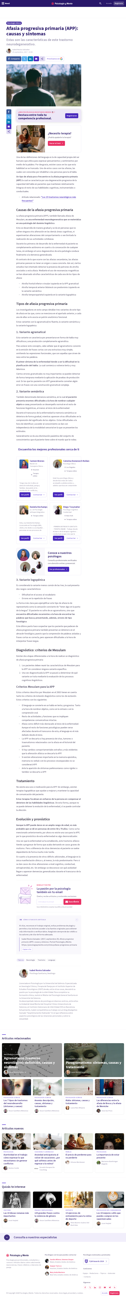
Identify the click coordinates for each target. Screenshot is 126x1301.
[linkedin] (30, 58)
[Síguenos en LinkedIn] (95, 1287)
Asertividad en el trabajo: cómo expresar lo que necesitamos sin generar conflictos (16, 1159)
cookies (80, 1293)
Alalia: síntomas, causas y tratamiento (78, 1102)
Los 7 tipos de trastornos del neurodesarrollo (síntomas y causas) (16, 1103)
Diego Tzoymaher (71, 507)
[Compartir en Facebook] (8, 111)
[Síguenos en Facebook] (85, 1287)
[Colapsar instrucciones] (76, 919)
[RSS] (115, 1287)
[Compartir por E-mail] (8, 126)
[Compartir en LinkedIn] (8, 121)
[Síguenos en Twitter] (90, 1287)
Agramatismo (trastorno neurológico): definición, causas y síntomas (29, 1062)
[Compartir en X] (8, 116)
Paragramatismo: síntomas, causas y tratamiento (93, 1064)
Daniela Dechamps (38, 507)
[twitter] (24, 58)
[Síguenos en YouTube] (105, 1287)
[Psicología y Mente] (62, 3)
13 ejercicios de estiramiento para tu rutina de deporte (78, 1216)
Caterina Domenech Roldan (76, 461)
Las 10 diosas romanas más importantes (16, 1215)
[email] (36, 58)
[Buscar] (100, 3)
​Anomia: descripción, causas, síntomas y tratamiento (44, 1103)
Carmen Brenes (37, 461)
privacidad (71, 1293)
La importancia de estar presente (108, 1156)
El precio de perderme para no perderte (78, 1156)
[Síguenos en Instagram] (100, 1287)
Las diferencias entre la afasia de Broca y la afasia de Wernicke (109, 1103)
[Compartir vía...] (8, 131)
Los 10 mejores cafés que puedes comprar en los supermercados (109, 1216)
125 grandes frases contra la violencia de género (47, 1215)
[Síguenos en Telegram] (110, 1287)
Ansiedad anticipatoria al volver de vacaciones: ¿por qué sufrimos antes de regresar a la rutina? (47, 1159)
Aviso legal (63, 1293)
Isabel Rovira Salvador (21, 49)
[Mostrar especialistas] (7, 1237)
